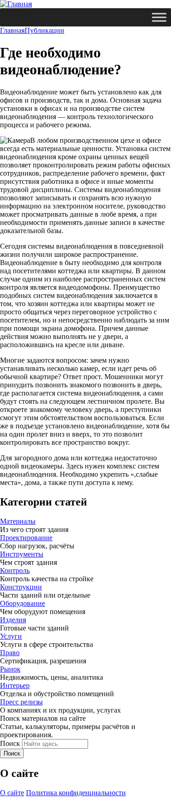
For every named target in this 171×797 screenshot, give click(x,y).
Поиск (10, 743)
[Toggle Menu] (159, 17)
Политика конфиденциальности (76, 793)
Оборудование (22, 603)
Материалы (18, 521)
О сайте (12, 793)
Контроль (15, 570)
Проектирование (26, 538)
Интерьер (15, 685)
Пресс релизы (21, 702)
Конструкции (21, 587)
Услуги (11, 636)
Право (10, 652)
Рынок (10, 669)
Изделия (13, 620)
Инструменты (21, 554)
